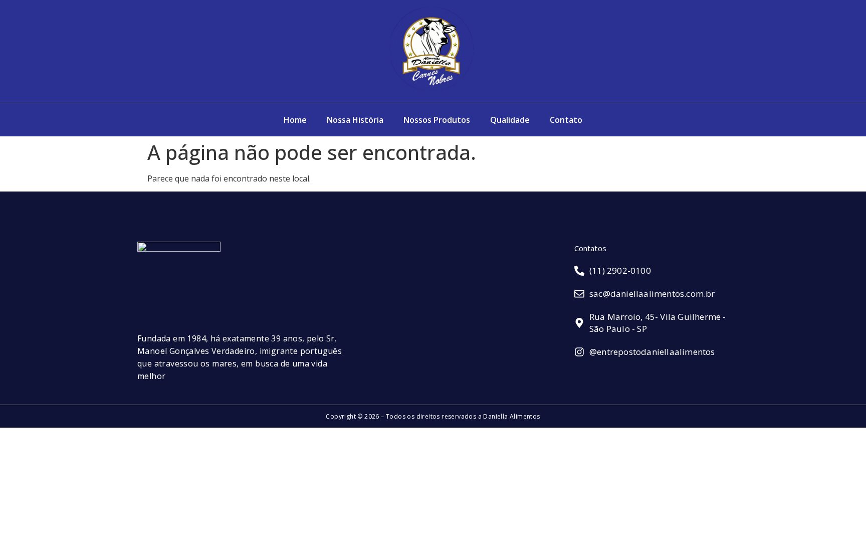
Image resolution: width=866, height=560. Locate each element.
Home (295, 119)
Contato (566, 119)
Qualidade (510, 119)
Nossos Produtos (436, 119)
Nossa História (355, 119)
